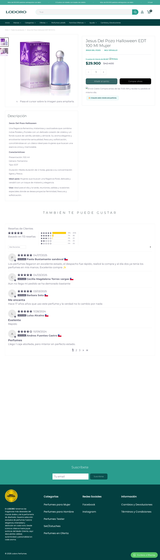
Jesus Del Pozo (93, 50)
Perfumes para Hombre (59, 511)
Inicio (7, 30)
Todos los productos (17, 30)
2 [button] (76, 350)
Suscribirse (99, 476)
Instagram (89, 511)
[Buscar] (135, 12)
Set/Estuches (52, 526)
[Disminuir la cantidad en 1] (88, 72)
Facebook (88, 504)
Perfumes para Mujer (57, 504)
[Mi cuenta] (142, 12)
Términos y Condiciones (136, 511)
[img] (25, 255)
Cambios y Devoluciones (136, 504)
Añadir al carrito (101, 81)
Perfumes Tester (54, 519)
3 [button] (79, 350)
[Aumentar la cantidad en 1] (103, 72)
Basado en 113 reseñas (22, 236)
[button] (46, 233)
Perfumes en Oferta (56, 533)
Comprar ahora (135, 81)
